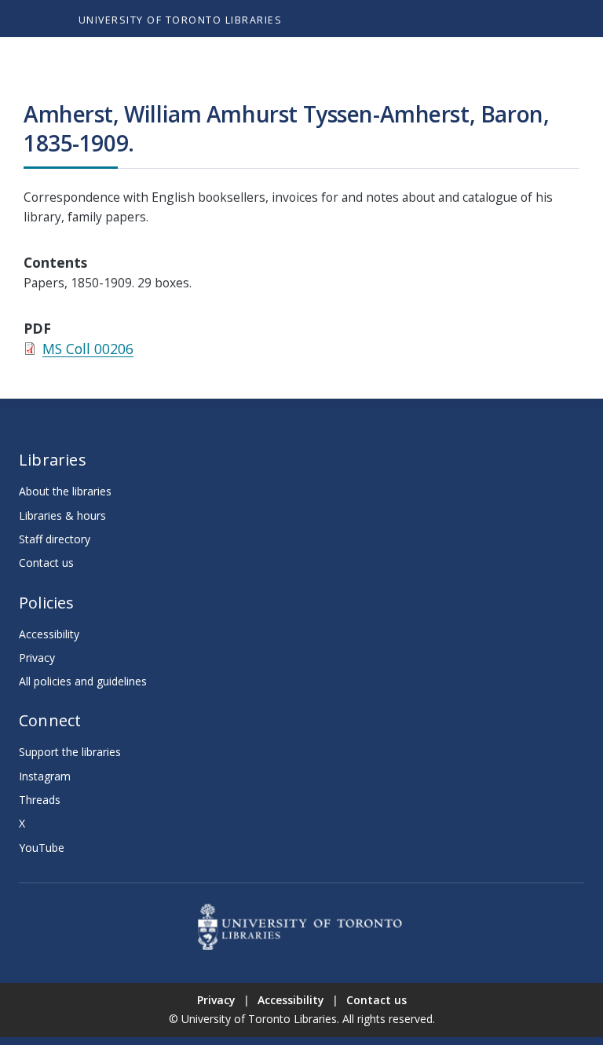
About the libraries (65, 491)
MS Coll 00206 (87, 348)
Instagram (45, 776)
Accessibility (49, 634)
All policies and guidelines (83, 681)
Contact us (46, 562)
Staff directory (54, 539)
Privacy (37, 657)
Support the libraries (70, 751)
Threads (39, 799)
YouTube (41, 847)
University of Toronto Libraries (180, 20)
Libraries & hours (62, 515)
